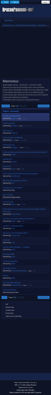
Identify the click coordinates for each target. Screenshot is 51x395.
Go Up (4, 297)
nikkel (13, 155)
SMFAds (20, 387)
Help (15, 382)
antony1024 (15, 235)
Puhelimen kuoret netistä (12, 188)
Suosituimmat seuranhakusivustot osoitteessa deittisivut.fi (25, 152)
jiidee (13, 221)
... (23, 106)
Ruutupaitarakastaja (18, 271)
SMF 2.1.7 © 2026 (20, 385)
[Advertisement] (25, 53)
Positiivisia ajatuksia (10, 261)
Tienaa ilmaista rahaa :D (12, 282)
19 (25, 106)
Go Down (5, 106)
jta (12, 140)
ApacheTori (7, 166)
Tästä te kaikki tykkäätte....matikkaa (16, 247)
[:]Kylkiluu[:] (15, 176)
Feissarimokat (8, 202)
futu (12, 183)
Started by (14, 111)
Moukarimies (16, 285)
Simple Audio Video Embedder (25, 390)
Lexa (13, 169)
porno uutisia (8, 195)
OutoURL (6, 240)
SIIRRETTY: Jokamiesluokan (13, 226)
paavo (13, 118)
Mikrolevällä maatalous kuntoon (15, 181)
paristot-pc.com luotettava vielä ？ (16, 233)
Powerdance (16, 214)
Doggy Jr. (14, 147)
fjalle (13, 204)
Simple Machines (31, 385)
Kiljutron (14, 133)
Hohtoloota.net (9, 145)
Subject (6, 111)
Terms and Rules (24, 382)
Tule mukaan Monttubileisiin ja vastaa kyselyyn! (20, 173)
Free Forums (29, 387)
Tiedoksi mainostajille (12, 116)
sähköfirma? (7, 159)
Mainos (5, 275)
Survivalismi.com (9, 268)
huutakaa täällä (8, 254)
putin (13, 256)
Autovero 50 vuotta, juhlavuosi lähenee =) (19, 218)
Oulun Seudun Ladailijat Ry (13, 137)
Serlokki (14, 126)
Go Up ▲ (34, 382)
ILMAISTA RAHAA (9, 290)
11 (29, 126)
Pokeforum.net (9, 123)
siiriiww (14, 162)
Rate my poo (7, 130)
